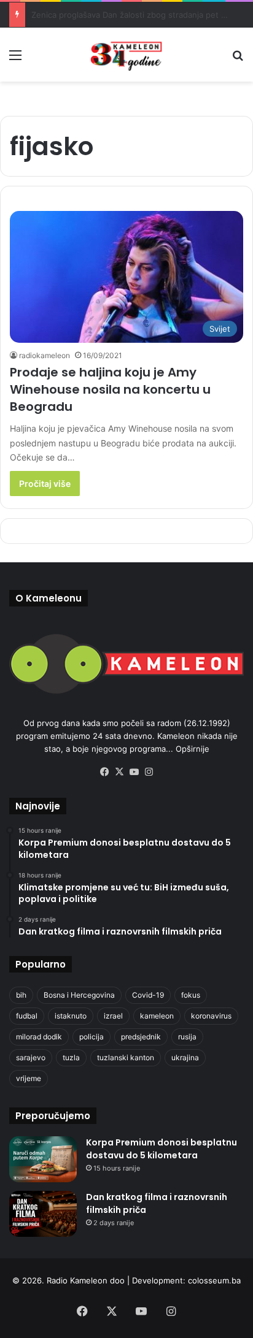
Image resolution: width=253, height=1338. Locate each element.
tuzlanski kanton (125, 1057)
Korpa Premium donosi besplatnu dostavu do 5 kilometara (161, 1148)
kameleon (157, 1015)
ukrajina (185, 1057)
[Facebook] (104, 772)
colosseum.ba (214, 1280)
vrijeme (28, 1078)
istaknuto (71, 1015)
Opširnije (192, 749)
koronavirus (211, 1015)
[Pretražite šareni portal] (238, 59)
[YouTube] (133, 772)
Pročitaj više (45, 483)
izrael (113, 1015)
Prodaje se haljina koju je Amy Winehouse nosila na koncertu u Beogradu (110, 389)
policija (91, 1036)
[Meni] (15, 59)
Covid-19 (148, 995)
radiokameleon (44, 355)
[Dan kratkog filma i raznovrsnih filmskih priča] (43, 1214)
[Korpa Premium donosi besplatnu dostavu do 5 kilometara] (43, 1159)
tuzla (71, 1057)
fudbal (26, 1015)
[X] (119, 772)
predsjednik (141, 1036)
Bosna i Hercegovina (79, 995)
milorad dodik (39, 1036)
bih (21, 995)
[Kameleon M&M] (126, 54)
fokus (190, 995)
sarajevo (30, 1057)
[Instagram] (148, 772)
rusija (187, 1036)
